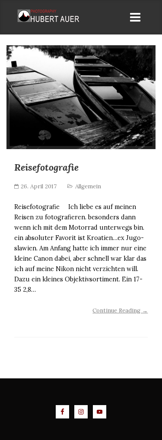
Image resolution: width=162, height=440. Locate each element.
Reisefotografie (46, 167)
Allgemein (88, 186)
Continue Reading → (120, 310)
